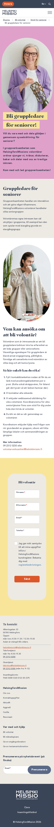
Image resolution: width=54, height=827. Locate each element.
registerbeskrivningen (30, 565)
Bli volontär (20, 20)
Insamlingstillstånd (27, 812)
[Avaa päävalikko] (50, 12)
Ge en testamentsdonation (15, 746)
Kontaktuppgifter (11, 698)
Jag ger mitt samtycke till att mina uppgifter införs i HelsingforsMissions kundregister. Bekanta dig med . (30, 554)
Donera (8, 4)
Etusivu (6, 20)
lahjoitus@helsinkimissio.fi (15, 666)
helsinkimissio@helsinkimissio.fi (17, 648)
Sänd (27, 579)
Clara (27, 807)
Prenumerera (39, 769)
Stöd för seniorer (39, 20)
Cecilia (6, 712)
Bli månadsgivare (11, 737)
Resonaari (7, 717)
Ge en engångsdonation (14, 742)
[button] (50, 4)
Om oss (6, 693)
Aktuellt (6, 703)
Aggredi (7, 708)
